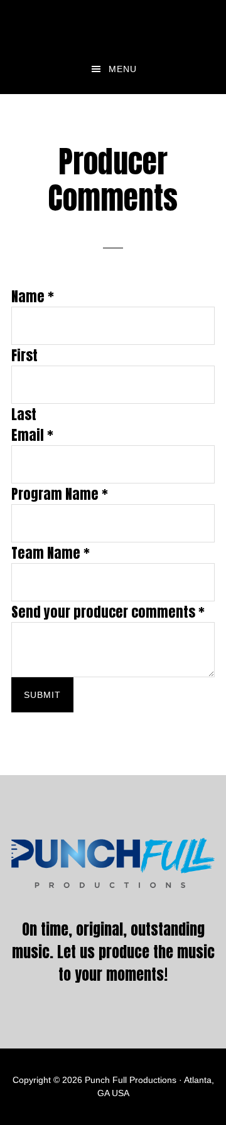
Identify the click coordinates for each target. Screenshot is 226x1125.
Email (32, 435)
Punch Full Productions (113, 22)
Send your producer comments (108, 611)
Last (23, 414)
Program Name (59, 493)
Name (32, 296)
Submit (42, 695)
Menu (123, 69)
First (24, 355)
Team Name (50, 552)
